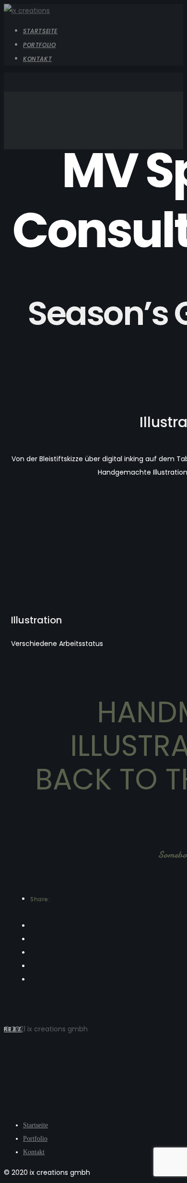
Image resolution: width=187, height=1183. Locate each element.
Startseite (40, 31)
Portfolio (39, 45)
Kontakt (37, 59)
